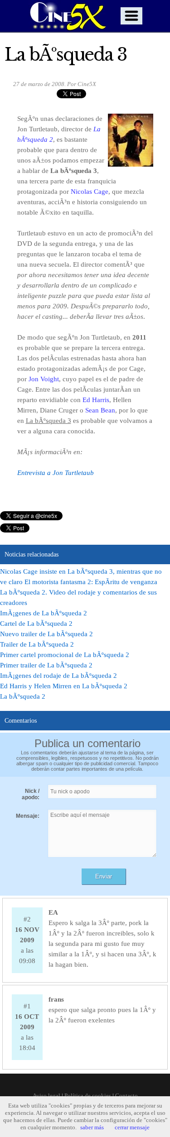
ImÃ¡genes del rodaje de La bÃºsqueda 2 (58, 675)
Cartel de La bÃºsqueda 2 (36, 623)
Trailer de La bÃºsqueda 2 (37, 644)
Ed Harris (96, 399)
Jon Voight (44, 379)
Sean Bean (100, 410)
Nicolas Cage (89, 191)
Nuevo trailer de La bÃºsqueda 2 (46, 634)
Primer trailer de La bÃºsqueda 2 (46, 665)
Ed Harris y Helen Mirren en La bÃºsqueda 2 (63, 686)
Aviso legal (46, 1095)
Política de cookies (87, 1095)
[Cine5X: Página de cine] (67, 16)
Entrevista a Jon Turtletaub (55, 472)
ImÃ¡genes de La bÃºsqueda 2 (43, 613)
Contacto (126, 1095)
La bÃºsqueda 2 (22, 696)
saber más (92, 1127)
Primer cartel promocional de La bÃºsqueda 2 (64, 654)
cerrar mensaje (132, 1127)
